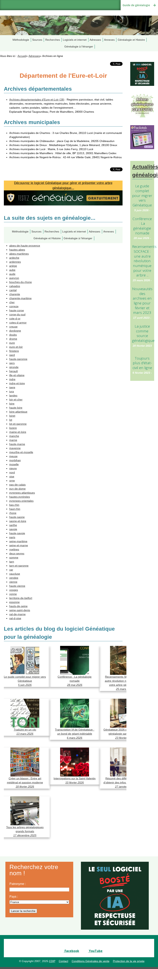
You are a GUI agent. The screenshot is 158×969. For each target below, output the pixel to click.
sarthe (13, 525)
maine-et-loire (17, 431)
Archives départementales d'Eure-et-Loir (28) (36, 99)
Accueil (22, 55)
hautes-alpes (17, 249)
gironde (13, 367)
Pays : (13, 896)
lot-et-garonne (18, 423)
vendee (13, 577)
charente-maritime (20, 298)
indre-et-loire (17, 383)
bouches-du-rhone (20, 282)
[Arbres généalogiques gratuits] (142, 105)
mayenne (15, 448)
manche (14, 436)
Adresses (95, 39)
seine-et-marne (18, 545)
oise (11, 476)
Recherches (52, 39)
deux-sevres (16, 553)
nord (12, 472)
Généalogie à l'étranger (78, 46)
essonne (14, 602)
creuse (13, 326)
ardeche (14, 257)
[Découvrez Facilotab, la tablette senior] (142, 137)
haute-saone (17, 517)
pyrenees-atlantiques (22, 492)
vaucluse (14, 573)
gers (12, 363)
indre (12, 379)
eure (12, 342)
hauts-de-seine (18, 606)
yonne (13, 594)
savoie (13, 529)
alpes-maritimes (19, 253)
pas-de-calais (17, 484)
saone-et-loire (17, 521)
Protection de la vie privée (129, 961)
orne (12, 480)
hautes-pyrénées (19, 496)
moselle (14, 464)
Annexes (109, 39)
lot (10, 419)
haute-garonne (18, 359)
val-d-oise (15, 618)
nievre (13, 468)
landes (13, 395)
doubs (13, 334)
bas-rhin (14, 504)
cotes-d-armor (18, 322)
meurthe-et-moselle (21, 452)
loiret (12, 415)
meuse (13, 456)
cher (12, 302)
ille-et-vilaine (16, 375)
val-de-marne (17, 614)
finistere (14, 350)
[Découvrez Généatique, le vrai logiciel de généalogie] (142, 73)
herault (13, 371)
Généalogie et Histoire (131, 39)
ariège (13, 265)
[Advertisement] (142, 446)
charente (14, 294)
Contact (63, 961)
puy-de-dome (17, 488)
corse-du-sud (17, 314)
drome (13, 338)
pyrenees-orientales (21, 500)
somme (13, 557)
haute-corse (16, 310)
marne (13, 440)
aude (12, 273)
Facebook (71, 951)
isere (12, 387)
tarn (11, 561)
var (11, 569)
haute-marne (17, 444)
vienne (13, 581)
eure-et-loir (16, 346)
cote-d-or (14, 318)
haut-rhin (14, 508)
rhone (12, 512)
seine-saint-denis (19, 610)
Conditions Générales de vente (90, 961)
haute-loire (15, 407)
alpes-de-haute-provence (24, 245)
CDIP (52, 961)
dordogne (15, 330)
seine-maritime (18, 541)
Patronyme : (17, 883)
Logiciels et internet (75, 39)
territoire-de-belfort (20, 598)
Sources (37, 39)
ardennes (15, 261)
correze (13, 306)
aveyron (14, 278)
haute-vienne (17, 585)
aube (12, 269)
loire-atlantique (18, 411)
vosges (13, 589)
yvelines (14, 549)
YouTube (95, 951)
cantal (13, 290)
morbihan (15, 460)
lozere (13, 427)
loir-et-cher (16, 399)
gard (12, 355)
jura (11, 391)
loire (11, 403)
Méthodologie (21, 39)
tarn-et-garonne (19, 565)
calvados (14, 286)
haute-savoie (17, 533)
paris (12, 537)
